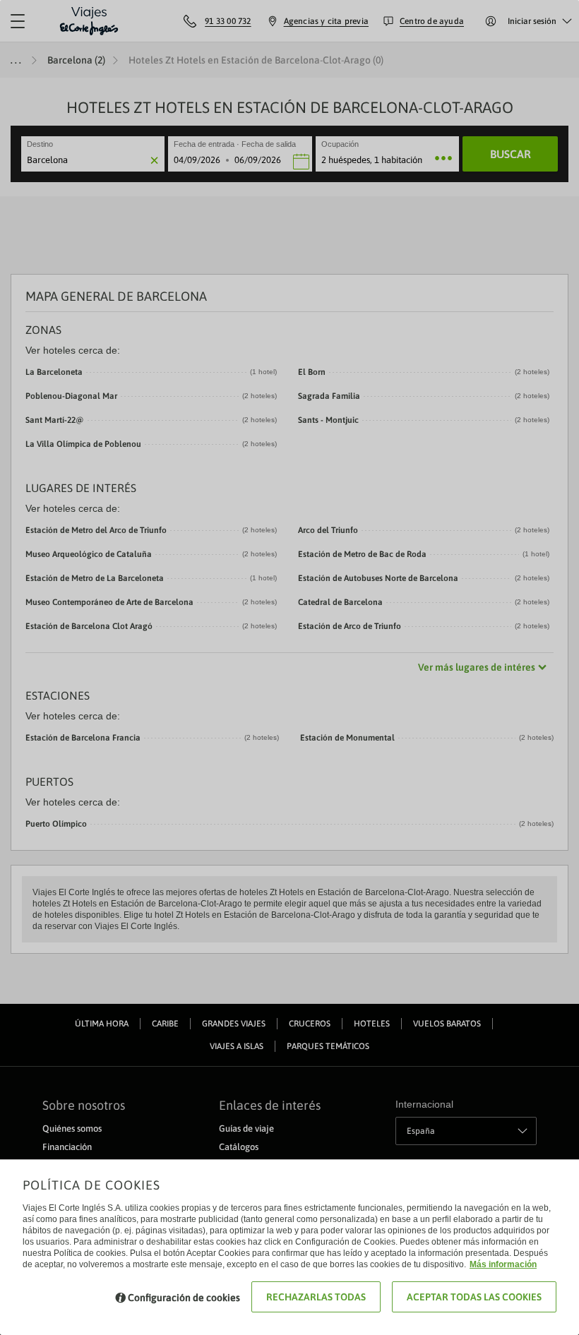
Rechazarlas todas (316, 1297)
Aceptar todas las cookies (474, 1297)
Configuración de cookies (184, 1297)
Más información (503, 1264)
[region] (289, 667)
